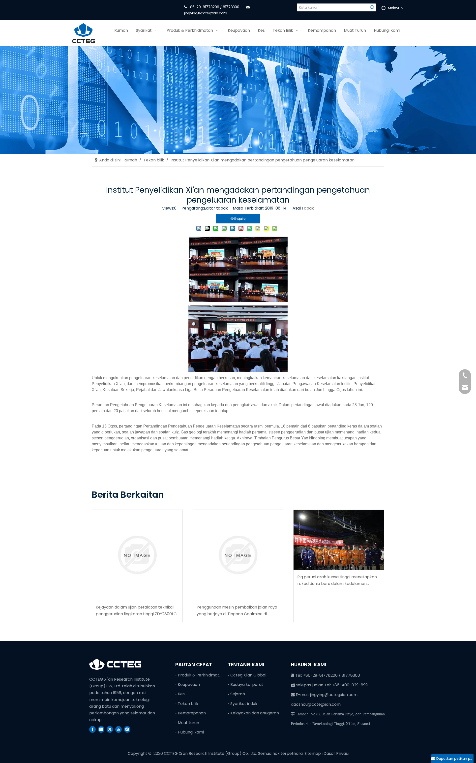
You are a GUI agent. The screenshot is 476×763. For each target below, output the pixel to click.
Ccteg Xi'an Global (248, 675)
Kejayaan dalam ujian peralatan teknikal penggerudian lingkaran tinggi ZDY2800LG (136, 610)
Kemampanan (192, 713)
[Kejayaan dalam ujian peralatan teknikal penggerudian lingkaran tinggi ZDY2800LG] (137, 555)
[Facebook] (92, 729)
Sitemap (313, 753)
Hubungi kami (191, 732)
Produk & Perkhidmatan (201, 675)
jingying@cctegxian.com (205, 13)
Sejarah (237, 694)
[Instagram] (127, 729)
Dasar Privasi (336, 753)
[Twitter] (110, 729)
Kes (181, 694)
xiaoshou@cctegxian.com (316, 704)
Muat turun (188, 723)
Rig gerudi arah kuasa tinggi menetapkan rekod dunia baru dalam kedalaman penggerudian (337, 580)
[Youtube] (118, 729)
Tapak (307, 208)
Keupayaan (189, 684)
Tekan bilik (188, 703)
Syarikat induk (243, 703)
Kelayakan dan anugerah (254, 713)
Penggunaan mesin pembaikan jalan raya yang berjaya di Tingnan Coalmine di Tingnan (237, 610)
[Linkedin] (101, 729)
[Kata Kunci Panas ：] (372, 7)
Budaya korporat (246, 684)
